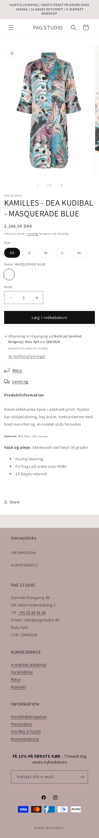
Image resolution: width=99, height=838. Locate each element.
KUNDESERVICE (24, 565)
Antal (8, 286)
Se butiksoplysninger (27, 356)
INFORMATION (23, 552)
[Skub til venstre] (37, 185)
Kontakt (18, 686)
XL (82, 254)
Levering (32, 233)
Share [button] (15, 501)
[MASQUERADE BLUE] (9, 275)
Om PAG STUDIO (26, 731)
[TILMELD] (82, 776)
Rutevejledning (25, 739)
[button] (11, 28)
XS (12, 252)
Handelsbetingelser (29, 716)
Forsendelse (22, 672)
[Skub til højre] (62, 185)
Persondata (21, 724)
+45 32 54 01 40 (32, 612)
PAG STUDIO (54, 828)
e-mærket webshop (28, 664)
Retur (17, 370)
